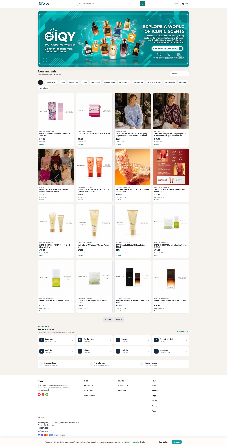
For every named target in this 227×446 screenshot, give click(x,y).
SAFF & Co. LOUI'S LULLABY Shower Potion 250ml (93, 246)
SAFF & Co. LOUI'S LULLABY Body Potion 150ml (130, 246)
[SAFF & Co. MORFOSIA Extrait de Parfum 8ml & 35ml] (171, 222)
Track (176, 4)
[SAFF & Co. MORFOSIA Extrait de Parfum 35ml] (94, 278)
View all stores (182, 331)
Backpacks (183, 82)
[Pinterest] (43, 394)
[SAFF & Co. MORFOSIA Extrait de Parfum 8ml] (56, 278)
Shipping (155, 396)
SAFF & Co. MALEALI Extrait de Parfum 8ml (170, 301)
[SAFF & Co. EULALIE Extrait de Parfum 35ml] (94, 111)
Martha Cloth (120, 142)
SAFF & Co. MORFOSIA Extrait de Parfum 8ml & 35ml (170, 246)
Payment (155, 406)
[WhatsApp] (46, 394)
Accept (177, 442)
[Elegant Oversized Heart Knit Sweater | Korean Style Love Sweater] (56, 167)
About (154, 411)
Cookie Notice (131, 442)
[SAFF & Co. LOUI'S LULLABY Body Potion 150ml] (133, 222)
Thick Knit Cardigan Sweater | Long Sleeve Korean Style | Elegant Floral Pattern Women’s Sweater (170, 135)
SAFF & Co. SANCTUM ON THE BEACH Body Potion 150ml (169, 190)
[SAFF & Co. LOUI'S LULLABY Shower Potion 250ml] (94, 222)
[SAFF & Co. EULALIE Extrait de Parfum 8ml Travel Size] (56, 111)
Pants (63, 82)
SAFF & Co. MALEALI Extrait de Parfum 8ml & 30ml (132, 302)
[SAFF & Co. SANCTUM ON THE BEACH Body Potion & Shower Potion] (94, 167)
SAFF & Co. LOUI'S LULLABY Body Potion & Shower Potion (54, 246)
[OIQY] (44, 3)
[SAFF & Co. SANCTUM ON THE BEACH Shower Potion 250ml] (133, 167)
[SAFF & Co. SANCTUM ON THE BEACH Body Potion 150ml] (171, 167)
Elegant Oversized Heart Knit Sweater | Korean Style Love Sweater (54, 190)
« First (108, 319)
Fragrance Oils (170, 82)
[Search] (142, 4)
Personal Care (138, 82)
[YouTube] (39, 394)
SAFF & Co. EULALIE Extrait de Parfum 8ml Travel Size (54, 135)
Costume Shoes (109, 82)
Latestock (42, 142)
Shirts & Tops (73, 82)
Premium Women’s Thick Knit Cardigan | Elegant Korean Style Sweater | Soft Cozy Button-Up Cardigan (131, 135)
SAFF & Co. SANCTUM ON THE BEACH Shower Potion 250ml (132, 190)
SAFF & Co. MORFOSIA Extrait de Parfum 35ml (92, 302)
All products (88, 385)
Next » (119, 319)
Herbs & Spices (124, 82)
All (40, 82)
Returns (155, 391)
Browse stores (123, 385)
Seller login (122, 391)
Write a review (89, 396)
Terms (154, 385)
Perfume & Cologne (154, 82)
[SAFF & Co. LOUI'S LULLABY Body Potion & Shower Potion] (56, 222)
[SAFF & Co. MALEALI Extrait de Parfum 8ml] (171, 278)
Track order (88, 391)
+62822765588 (43, 428)
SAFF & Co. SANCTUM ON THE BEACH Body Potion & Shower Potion (93, 190)
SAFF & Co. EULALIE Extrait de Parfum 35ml (94, 134)
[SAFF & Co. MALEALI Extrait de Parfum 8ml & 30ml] (133, 278)
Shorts (84, 82)
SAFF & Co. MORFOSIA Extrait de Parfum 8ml (55, 301)
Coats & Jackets (51, 82)
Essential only (164, 442)
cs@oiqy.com (43, 431)
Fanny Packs (44, 88)
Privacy (154, 401)
